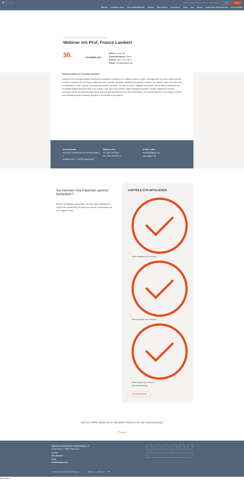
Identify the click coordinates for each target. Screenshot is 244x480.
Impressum (91, 472)
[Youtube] (157, 447)
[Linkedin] (181, 447)
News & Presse (162, 7)
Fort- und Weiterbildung (135, 7)
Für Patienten (175, 7)
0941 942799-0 (57, 456)
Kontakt (205, 2)
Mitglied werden (215, 2)
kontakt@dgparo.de (59, 462)
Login (192, 7)
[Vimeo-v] (165, 447)
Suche (185, 7)
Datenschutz (101, 472)
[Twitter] (173, 447)
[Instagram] (190, 447)
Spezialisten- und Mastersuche (191, 2)
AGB (108, 472)
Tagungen (150, 7)
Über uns (104, 7)
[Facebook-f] (149, 447)
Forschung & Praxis (117, 7)
